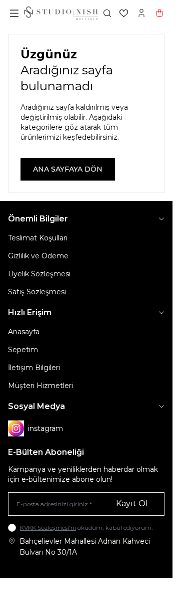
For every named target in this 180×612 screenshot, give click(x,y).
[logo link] (61, 13)
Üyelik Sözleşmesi (39, 273)
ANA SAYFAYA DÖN (67, 169)
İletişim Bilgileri (34, 367)
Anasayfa (24, 331)
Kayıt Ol (132, 503)
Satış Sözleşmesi (37, 291)
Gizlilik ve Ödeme (38, 255)
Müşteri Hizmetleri (40, 385)
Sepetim (23, 349)
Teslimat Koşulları (38, 237)
